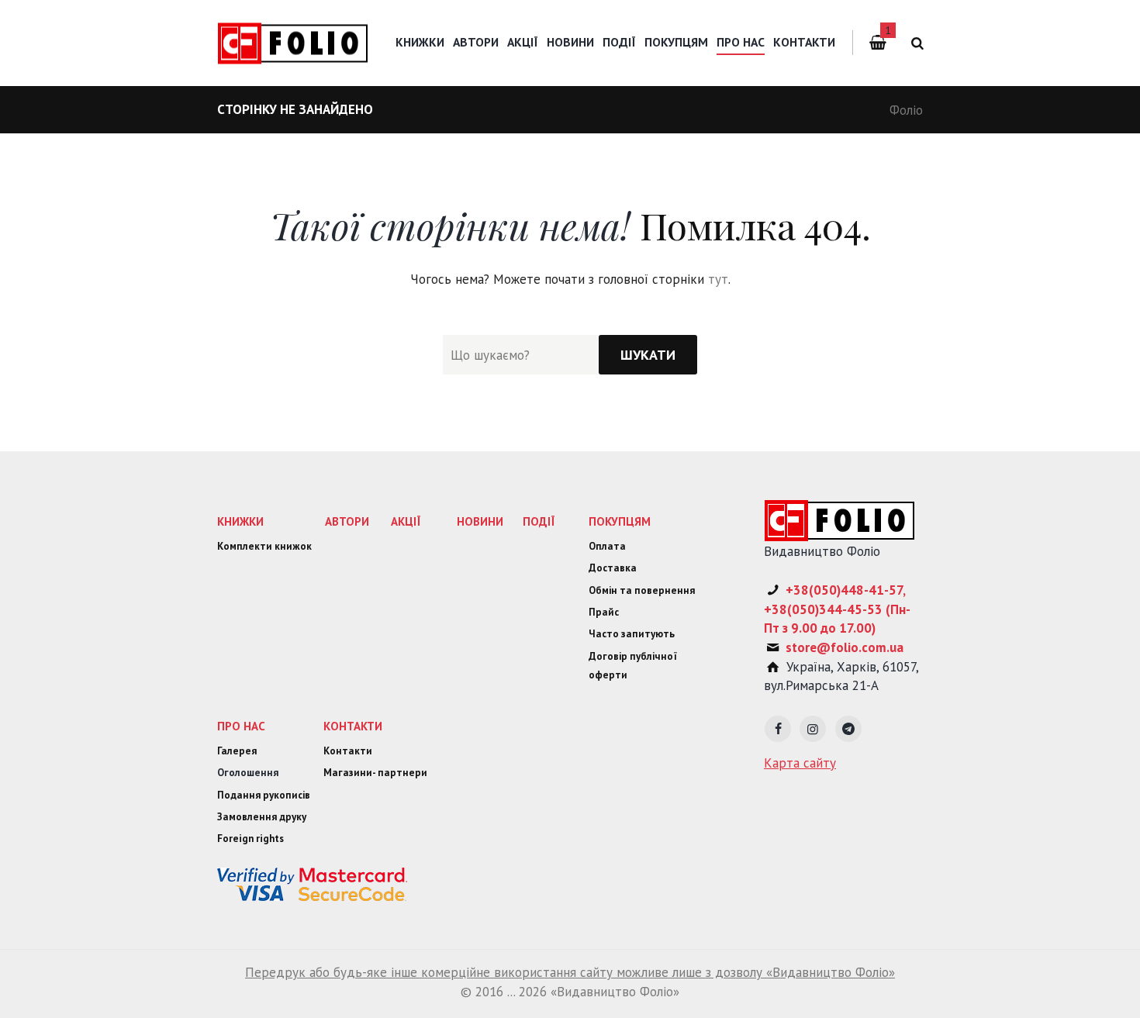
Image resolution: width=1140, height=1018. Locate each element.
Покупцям (676, 42)
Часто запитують (632, 633)
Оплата (607, 546)
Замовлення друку (261, 816)
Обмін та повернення (642, 590)
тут (718, 279)
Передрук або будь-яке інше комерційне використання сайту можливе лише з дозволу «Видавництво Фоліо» (570, 972)
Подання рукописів (263, 795)
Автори (476, 42)
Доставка (613, 568)
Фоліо (906, 110)
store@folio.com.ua (844, 647)
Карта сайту (800, 762)
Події (619, 42)
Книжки (420, 42)
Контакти (804, 42)
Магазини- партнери (375, 772)
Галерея (237, 750)
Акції (522, 42)
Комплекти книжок (264, 546)
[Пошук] (914, 43)
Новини (570, 42)
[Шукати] (648, 354)
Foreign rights (250, 838)
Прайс (604, 612)
